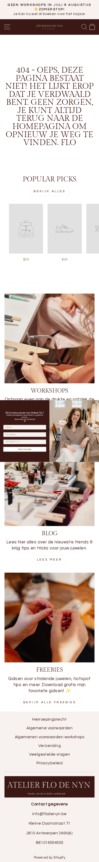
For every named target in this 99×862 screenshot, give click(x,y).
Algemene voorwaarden (49, 728)
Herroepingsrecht (49, 719)
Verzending (49, 746)
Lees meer (49, 559)
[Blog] (49, 481)
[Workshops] (49, 338)
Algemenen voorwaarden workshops (49, 737)
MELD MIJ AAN (24, 449)
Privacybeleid (49, 763)
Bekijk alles (49, 191)
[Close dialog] (97, 402)
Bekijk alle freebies (49, 702)
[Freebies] (49, 617)
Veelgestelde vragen (49, 754)
